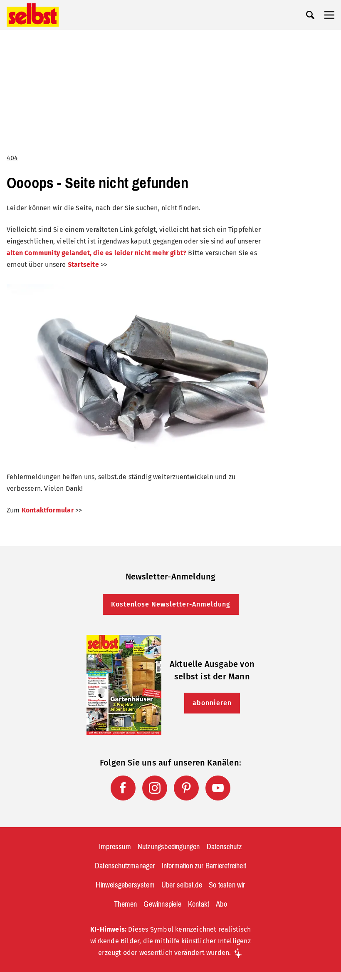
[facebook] (123, 788)
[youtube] (217, 788)
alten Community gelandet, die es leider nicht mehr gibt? (96, 253)
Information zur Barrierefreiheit (204, 866)
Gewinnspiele (162, 904)
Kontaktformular (48, 510)
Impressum (115, 847)
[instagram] (154, 788)
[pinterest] (186, 788)
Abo (221, 904)
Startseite (83, 264)
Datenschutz (224, 847)
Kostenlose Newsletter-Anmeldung (170, 604)
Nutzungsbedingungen (169, 847)
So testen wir (227, 885)
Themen (125, 904)
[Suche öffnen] (310, 15)
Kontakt (198, 904)
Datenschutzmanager (125, 866)
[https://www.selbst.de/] (33, 15)
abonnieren (212, 703)
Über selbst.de (181, 885)
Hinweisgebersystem (125, 885)
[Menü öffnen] (329, 15)
